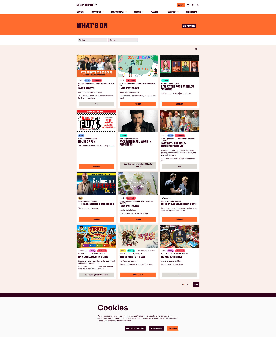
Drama (123, 251)
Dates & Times (138, 275)
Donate (180, 5)
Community (97, 80)
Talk (80, 198)
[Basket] (193, 5)
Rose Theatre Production (146, 251)
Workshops (166, 198)
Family (92, 251)
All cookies (173, 328)
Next (196, 284)
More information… (124, 321)
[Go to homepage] (88, 4)
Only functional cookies (135, 328)
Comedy (165, 80)
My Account (188, 5)
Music (87, 80)
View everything (189, 26)
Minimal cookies (156, 328)
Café (80, 80)
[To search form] (197, 5)
